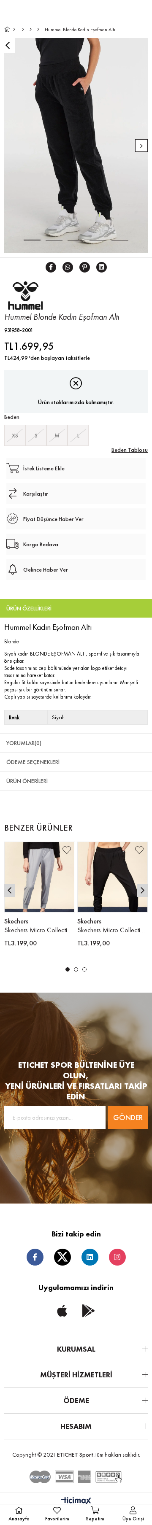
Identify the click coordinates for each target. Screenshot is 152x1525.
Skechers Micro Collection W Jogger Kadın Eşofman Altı (39, 930)
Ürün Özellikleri (29, 608)
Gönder (128, 1117)
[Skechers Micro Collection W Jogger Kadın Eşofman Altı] (40, 877)
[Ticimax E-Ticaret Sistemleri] (76, 1501)
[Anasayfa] (14, 29)
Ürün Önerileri (27, 781)
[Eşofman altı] (38, 29)
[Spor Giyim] (31, 29)
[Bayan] (23, 29)
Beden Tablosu (129, 449)
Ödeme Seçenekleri (33, 762)
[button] (67, 969)
